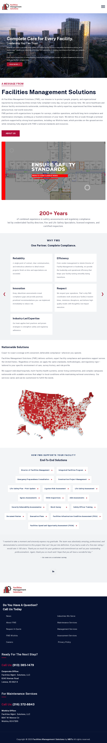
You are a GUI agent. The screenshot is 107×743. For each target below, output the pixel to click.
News (8, 616)
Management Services (67, 629)
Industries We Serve (66, 616)
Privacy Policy (64, 642)
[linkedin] (53, 571)
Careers (9, 642)
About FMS (11, 622)
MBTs (70, 739)
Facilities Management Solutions (49, 739)
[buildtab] (12, 6)
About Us (11, 133)
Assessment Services (67, 635)
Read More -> (15, 64)
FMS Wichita (12, 635)
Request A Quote (13, 629)
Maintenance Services (67, 622)
